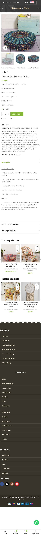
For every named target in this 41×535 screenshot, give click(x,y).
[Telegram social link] (19, 154)
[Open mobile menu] (2, 8)
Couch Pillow (32, 133)
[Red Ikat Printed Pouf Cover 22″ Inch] (10, 253)
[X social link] (9, 154)
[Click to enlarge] (5, 48)
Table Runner (15, 309)
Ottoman (23, 147)
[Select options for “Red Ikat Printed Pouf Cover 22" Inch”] (17, 250)
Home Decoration (6, 142)
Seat (9, 151)
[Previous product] (2, 72)
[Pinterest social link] (12, 154)
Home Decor (11, 68)
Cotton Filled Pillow (22, 133)
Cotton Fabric (31, 131)
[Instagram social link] (12, 484)
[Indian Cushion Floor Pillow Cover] (30, 253)
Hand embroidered (11, 140)
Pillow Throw (10, 149)
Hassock (20, 140)
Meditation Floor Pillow (13, 147)
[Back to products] (5, 72)
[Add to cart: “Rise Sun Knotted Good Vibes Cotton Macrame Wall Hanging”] (37, 288)
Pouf (16, 149)
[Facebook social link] (7, 154)
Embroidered (30, 135)
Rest (27, 149)
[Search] (39, 8)
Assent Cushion (10, 131)
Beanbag (18, 131)
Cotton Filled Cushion (8, 133)
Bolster (24, 131)
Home (3, 68)
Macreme (34, 309)
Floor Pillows (21, 68)
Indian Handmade (6, 144)
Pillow (3, 149)
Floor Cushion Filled (29, 138)
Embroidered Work (7, 138)
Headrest (27, 140)
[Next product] (7, 72)
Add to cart (16, 114)
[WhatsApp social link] (17, 154)
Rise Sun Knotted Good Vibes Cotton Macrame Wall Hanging (30, 304)
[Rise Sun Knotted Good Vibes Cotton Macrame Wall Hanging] (30, 291)
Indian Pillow (17, 144)
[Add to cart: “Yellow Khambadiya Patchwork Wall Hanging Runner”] (17, 288)
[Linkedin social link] (14, 154)
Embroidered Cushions (30, 269)
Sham (24, 151)
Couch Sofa (5, 135)
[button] (3, 33)
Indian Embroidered (29, 142)
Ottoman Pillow (32, 147)
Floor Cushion (18, 138)
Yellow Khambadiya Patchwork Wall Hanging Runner (10, 304)
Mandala (24, 144)
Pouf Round (21, 149)
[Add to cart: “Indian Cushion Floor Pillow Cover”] (37, 250)
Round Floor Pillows (33, 68)
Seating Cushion (16, 151)
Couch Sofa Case (14, 135)
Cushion (23, 135)
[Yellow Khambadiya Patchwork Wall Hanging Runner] (10, 291)
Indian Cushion (17, 142)
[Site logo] (20, 8)
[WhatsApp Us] (36, 522)
